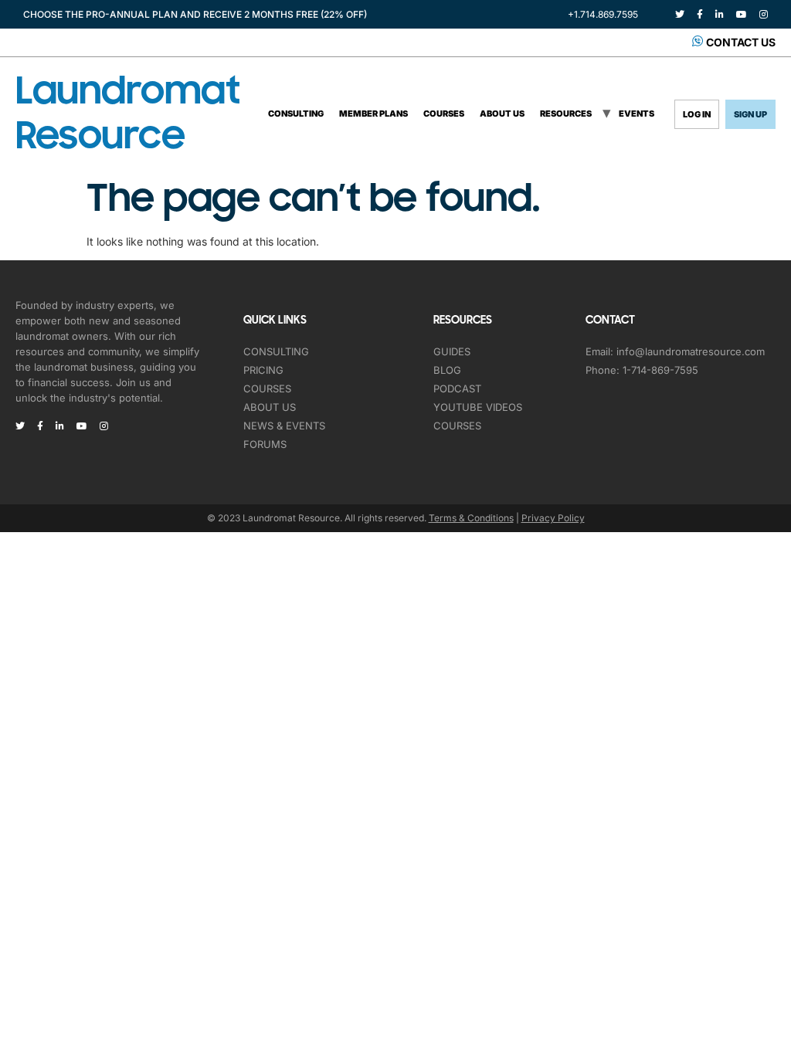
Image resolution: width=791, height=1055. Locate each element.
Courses (443, 113)
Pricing (263, 370)
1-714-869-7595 (660, 370)
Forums (265, 444)
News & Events (284, 425)
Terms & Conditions (471, 518)
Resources (566, 113)
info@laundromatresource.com (690, 351)
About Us (502, 113)
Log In (697, 114)
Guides (451, 351)
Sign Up (750, 114)
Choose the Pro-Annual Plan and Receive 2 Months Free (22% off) (195, 14)
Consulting (296, 113)
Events (636, 113)
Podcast (457, 388)
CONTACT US (741, 42)
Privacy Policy (553, 518)
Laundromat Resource (127, 113)
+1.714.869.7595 (603, 14)
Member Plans (373, 113)
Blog (447, 370)
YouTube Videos (477, 407)
